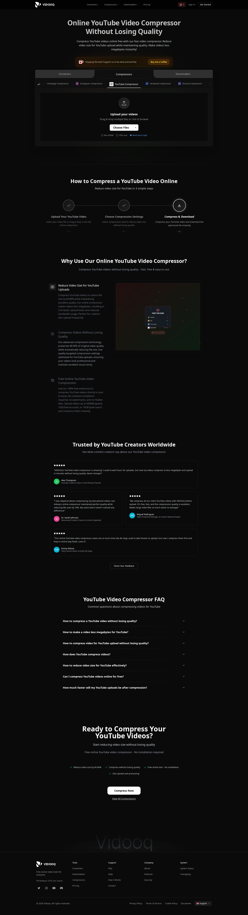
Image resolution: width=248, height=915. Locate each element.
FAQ (110, 868)
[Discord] (61, 888)
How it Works (114, 880)
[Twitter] (39, 888)
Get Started (205, 4)
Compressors (110, 4)
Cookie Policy (171, 903)
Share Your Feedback (124, 566)
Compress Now (124, 790)
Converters (92, 4)
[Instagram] (46, 888)
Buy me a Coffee (159, 62)
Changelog (185, 874)
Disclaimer (186, 903)
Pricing (146, 4)
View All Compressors (124, 798)
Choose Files (121, 127)
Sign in (191, 4)
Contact (112, 885)
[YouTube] (54, 888)
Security (148, 880)
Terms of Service (154, 903)
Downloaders (130, 4)
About (147, 868)
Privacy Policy (135, 903)
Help (110, 874)
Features (148, 874)
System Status (187, 868)
